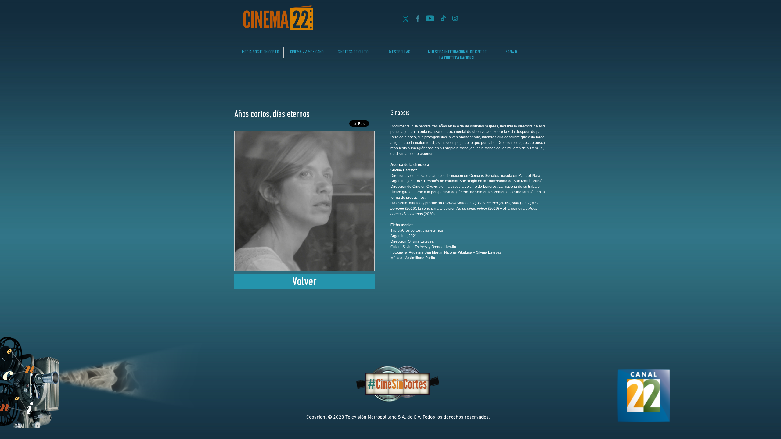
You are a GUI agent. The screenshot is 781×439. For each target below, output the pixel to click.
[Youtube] (430, 20)
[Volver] (304, 287)
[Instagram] (455, 20)
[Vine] (443, 20)
